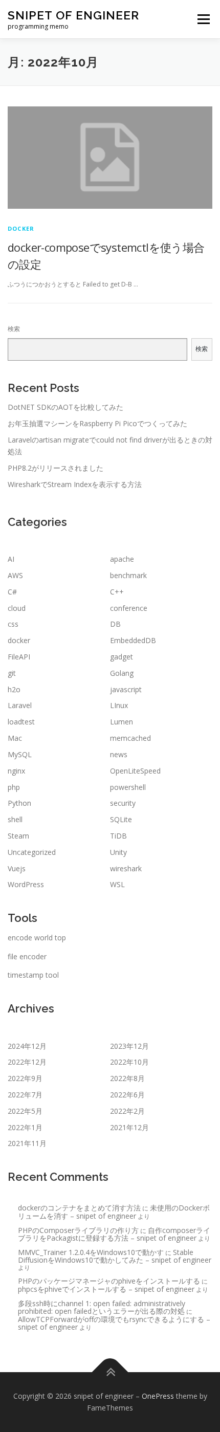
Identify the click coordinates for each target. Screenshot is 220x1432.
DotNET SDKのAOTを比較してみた (65, 407)
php (14, 787)
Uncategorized (32, 852)
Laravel (20, 705)
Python (19, 803)
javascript (126, 689)
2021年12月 (129, 1127)
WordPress (26, 884)
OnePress (158, 1396)
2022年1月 (25, 1127)
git (12, 673)
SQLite (121, 819)
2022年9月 (25, 1078)
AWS (15, 575)
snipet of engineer (73, 15)
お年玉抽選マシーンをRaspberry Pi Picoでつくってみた (97, 423)
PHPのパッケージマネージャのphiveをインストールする (109, 1281)
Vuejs (17, 868)
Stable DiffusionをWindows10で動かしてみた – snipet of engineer (114, 1256)
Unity (118, 852)
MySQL (20, 754)
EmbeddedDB (133, 640)
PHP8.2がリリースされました (55, 468)
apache (122, 559)
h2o (14, 689)
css (13, 624)
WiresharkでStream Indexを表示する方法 (75, 484)
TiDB (118, 836)
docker (21, 228)
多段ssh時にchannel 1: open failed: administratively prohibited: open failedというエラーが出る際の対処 (101, 1307)
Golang (122, 673)
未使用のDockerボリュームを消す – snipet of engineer (114, 1211)
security (123, 803)
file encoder (27, 956)
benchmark (128, 575)
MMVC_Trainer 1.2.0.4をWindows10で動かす (91, 1252)
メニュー (203, 19)
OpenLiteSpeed (135, 771)
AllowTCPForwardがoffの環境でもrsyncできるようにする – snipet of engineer (114, 1323)
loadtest (21, 721)
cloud (17, 608)
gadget (121, 657)
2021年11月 (27, 1143)
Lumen (121, 721)
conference (128, 608)
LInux (119, 705)
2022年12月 (27, 1062)
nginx (16, 771)
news (118, 754)
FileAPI (19, 657)
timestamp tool (33, 975)
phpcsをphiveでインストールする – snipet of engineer (106, 1289)
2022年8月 (127, 1078)
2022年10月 (129, 1062)
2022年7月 (25, 1094)
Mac (15, 738)
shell (15, 819)
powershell (128, 787)
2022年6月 (127, 1094)
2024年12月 (27, 1046)
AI (11, 559)
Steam (18, 836)
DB (115, 624)
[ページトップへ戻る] (110, 1372)
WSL (117, 884)
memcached (130, 738)
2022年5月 (25, 1111)
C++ (117, 592)
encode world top (37, 937)
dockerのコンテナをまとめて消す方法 (79, 1208)
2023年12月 (129, 1046)
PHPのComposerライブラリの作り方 (78, 1230)
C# (12, 592)
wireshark (126, 868)
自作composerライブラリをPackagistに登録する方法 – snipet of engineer (114, 1234)
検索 (14, 328)
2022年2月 (127, 1111)
